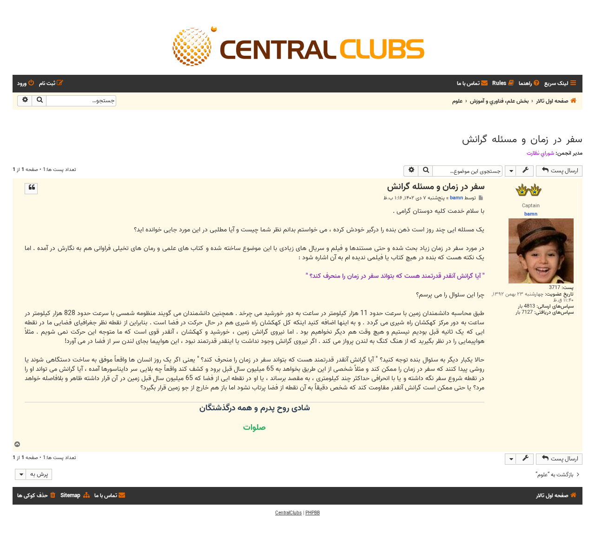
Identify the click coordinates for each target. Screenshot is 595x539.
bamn (456, 198)
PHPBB (312, 513)
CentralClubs (288, 513)
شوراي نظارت (540, 153)
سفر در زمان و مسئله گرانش (522, 139)
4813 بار (526, 306)
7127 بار (524, 312)
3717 (554, 288)
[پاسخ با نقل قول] (31, 188)
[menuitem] (530, 84)
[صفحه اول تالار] (297, 45)
